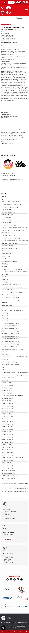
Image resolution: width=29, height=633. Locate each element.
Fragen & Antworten (8, 562)
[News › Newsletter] (4, 2)
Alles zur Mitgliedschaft (9, 556)
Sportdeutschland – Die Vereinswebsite (10, 181)
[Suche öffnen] (24, 2)
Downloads (6, 561)
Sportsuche (6, 536)
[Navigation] (26, 10)
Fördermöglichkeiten (8, 557)
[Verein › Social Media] (20, 631)
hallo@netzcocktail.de (10, 175)
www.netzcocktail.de (8, 177)
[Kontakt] (14, 631)
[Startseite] (8, 10)
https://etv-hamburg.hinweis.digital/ (9, 139)
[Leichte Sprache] (20, 2)
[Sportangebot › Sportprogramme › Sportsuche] (3, 631)
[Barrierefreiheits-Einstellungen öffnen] (17, 2)
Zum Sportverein (7, 539)
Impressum (20, 622)
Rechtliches (19, 18)
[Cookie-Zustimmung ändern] (3, 628)
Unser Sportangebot (8, 534)
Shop (12, 2)
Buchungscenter (8, 559)
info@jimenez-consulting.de (11, 142)
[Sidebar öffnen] (27, 2)
